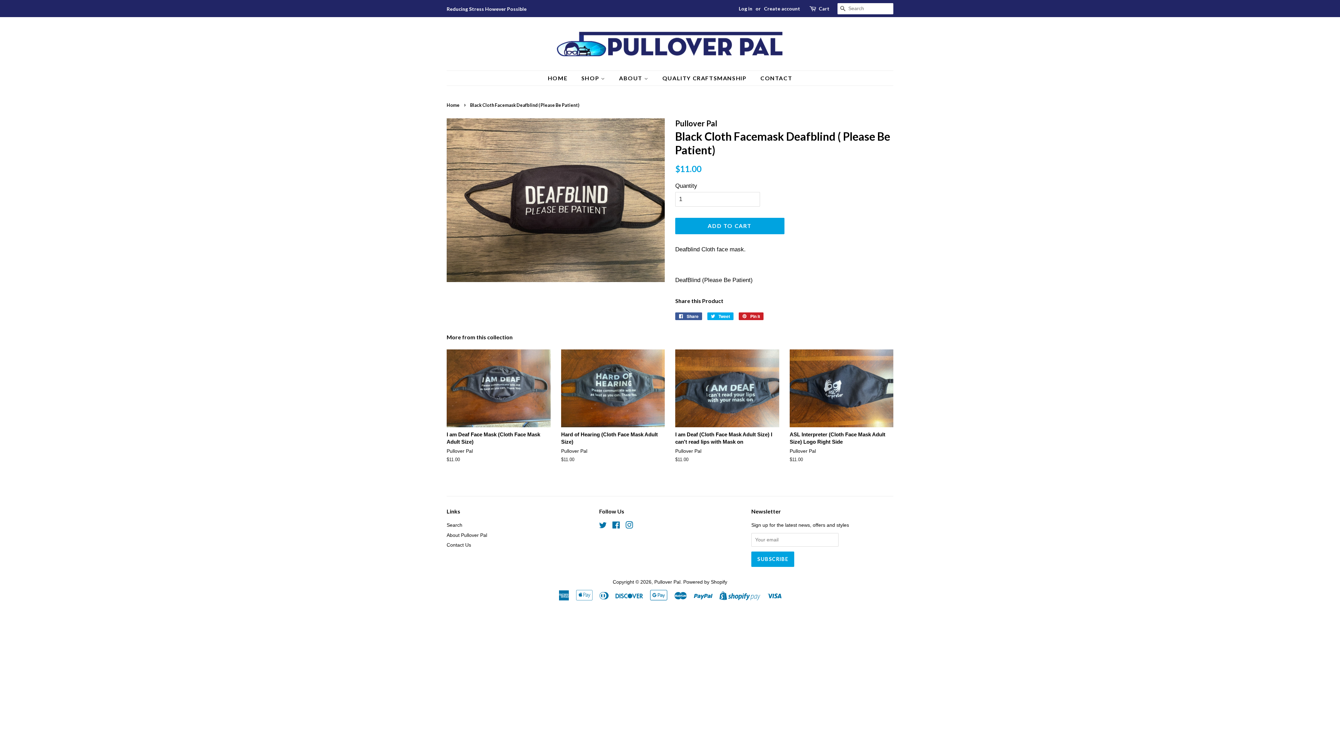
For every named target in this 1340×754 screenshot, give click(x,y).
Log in (745, 9)
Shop (591, 78)
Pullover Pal (667, 582)
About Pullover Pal (467, 535)
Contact (776, 78)
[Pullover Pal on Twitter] (603, 526)
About (631, 78)
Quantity (686, 186)
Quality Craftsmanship (704, 78)
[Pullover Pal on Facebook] (616, 526)
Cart (824, 9)
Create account (782, 9)
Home (557, 78)
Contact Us (459, 545)
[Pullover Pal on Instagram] (629, 526)
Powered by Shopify (705, 582)
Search (454, 525)
